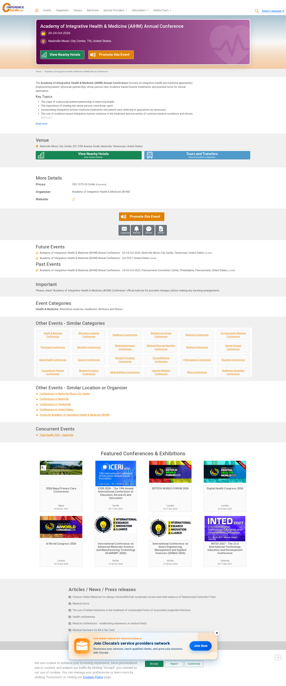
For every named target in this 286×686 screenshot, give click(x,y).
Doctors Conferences (89, 360)
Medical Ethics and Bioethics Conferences (161, 347)
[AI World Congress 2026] (61, 528)
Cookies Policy (93, 677)
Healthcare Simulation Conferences (233, 372)
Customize (194, 663)
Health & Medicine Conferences (53, 335)
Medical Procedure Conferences (89, 372)
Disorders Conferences (233, 360)
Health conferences (83, 616)
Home (38, 71)
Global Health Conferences (52, 360)
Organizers (62, 10)
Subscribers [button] (139, 10)
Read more (41, 123)
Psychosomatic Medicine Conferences (233, 335)
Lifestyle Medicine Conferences (161, 372)
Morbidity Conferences (89, 347)
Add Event (93, 10)
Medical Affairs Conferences (125, 372)
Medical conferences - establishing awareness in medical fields (109, 623)
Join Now (200, 646)
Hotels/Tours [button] (161, 10)
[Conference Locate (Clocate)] (15, 7)
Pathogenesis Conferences (197, 360)
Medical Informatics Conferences (125, 347)
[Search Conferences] (257, 11)
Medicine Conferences (197, 335)
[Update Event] (37, 252)
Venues (77, 10)
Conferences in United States (57, 409)
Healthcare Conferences (125, 335)
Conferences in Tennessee (55, 404)
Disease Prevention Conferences (125, 360)
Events (47, 10)
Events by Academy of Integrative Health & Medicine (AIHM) (75, 414)
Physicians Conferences (53, 347)
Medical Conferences (197, 347)
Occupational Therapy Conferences (53, 372)
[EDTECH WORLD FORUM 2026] (170, 473)
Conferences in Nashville (54, 399)
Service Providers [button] (114, 10)
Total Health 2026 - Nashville (56, 435)
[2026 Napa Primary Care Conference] (61, 473)
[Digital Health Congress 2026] (225, 473)
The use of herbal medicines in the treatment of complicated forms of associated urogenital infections (131, 610)
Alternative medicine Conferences (88, 335)
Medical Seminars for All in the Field (93, 630)
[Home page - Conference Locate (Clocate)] (36, 10)
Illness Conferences (197, 372)
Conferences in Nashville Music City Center (65, 393)
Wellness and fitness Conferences (161, 335)
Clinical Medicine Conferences (161, 360)
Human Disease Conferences (233, 347)
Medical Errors (80, 603)
